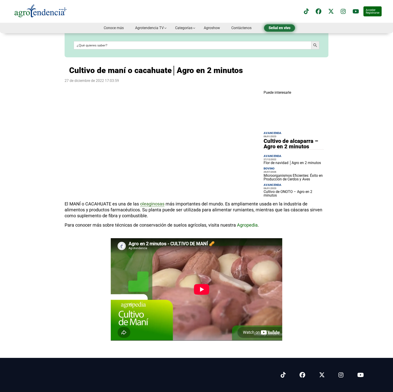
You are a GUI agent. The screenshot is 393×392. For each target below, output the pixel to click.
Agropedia (247, 225)
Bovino (269, 168)
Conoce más (114, 28)
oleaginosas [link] (152, 204)
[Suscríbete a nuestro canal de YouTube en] (356, 11)
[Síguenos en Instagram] (340, 375)
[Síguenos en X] (331, 11)
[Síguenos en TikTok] (306, 11)
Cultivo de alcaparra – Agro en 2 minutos (291, 144)
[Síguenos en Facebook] (318, 11)
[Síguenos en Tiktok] (283, 375)
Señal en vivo (279, 28)
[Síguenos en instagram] (343, 11)
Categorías (183, 28)
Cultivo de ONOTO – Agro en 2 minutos (288, 193)
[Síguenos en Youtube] (360, 375)
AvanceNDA (272, 133)
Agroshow (212, 28)
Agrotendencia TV (149, 28)
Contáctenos (241, 28)
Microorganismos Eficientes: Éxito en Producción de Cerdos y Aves (293, 177)
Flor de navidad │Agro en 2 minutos (292, 163)
